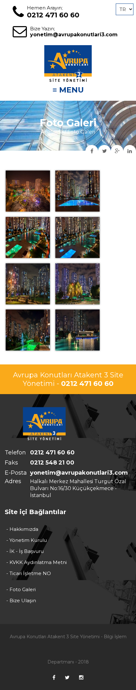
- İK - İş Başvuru (25, 551)
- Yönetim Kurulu (26, 540)
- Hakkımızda (22, 529)
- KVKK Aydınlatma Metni (36, 562)
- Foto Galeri (21, 589)
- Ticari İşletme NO (28, 573)
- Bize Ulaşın (21, 600)
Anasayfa (52, 132)
